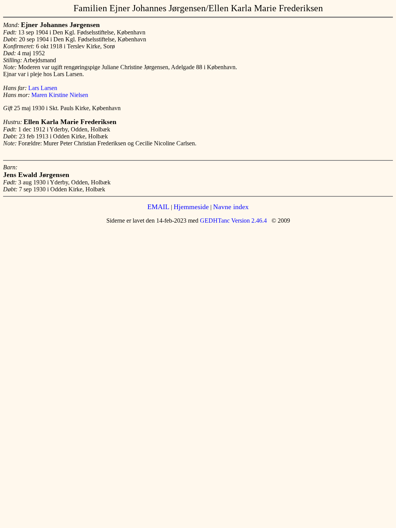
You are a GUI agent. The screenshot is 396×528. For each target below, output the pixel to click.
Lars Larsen (42, 88)
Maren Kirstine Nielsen (59, 95)
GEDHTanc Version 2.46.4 (232, 220)
